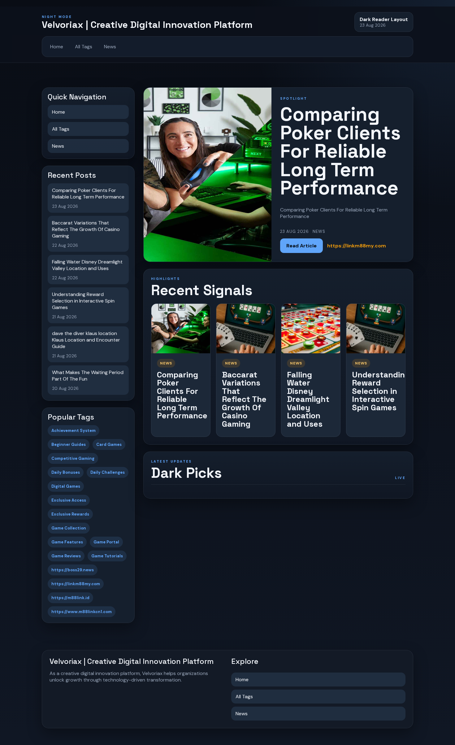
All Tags (83, 46)
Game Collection (68, 528)
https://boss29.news (72, 570)
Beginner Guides (68, 444)
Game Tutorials (107, 556)
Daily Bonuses (65, 472)
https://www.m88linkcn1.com (81, 611)
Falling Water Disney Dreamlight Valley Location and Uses (308, 399)
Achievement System (73, 430)
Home (56, 46)
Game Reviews (66, 556)
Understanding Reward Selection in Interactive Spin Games (381, 391)
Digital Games (65, 486)
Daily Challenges (107, 472)
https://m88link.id (70, 597)
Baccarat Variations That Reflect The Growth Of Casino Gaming (244, 399)
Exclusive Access (68, 500)
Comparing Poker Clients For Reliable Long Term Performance (182, 395)
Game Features (67, 542)
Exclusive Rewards (70, 514)
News (110, 46)
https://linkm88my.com (75, 583)
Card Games (109, 444)
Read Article (301, 245)
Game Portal (106, 542)
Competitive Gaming (72, 458)
